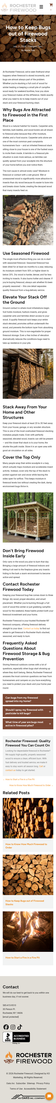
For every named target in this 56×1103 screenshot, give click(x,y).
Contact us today (31, 628)
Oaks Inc (10, 1083)
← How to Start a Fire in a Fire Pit (19, 779)
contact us (10, 770)
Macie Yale (29, 50)
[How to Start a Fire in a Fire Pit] (28, 931)
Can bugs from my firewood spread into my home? (21, 699)
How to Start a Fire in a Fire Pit (22, 957)
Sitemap (31, 1083)
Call (41, 766)
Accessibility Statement (35, 1088)
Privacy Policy (43, 1083)
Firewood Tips (35, 46)
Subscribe (21, 1083)
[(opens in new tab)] (28, 1096)
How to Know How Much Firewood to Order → (31, 785)
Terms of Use (16, 1088)
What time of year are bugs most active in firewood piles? (24, 724)
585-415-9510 (9, 1005)
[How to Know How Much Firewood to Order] (28, 817)
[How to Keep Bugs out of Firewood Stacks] (28, 874)
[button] (28, 699)
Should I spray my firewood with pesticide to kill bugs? (24, 711)
